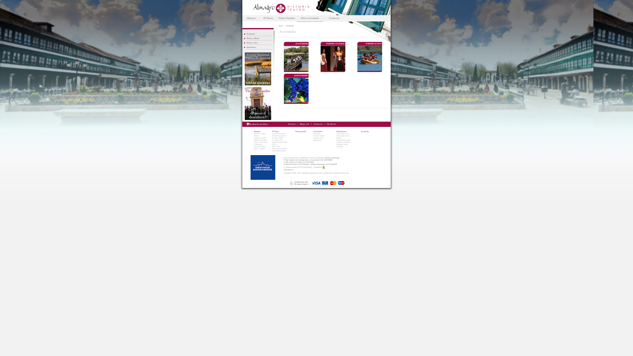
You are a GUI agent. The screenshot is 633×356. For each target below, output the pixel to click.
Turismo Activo (252, 42)
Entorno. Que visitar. (261, 142)
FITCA (274, 144)
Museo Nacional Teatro (279, 142)
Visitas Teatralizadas (278, 151)
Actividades (317, 131)
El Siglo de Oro (277, 140)
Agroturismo (251, 47)
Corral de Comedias (278, 133)
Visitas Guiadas (286, 18)
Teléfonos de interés (260, 140)
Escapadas (365, 131)
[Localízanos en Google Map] (323, 167)
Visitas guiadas (300, 131)
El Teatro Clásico (277, 138)
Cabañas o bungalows (343, 142)
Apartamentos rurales (343, 140)
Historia (256, 136)
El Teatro (268, 18)
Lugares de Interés (260, 138)
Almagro (251, 18)
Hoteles (338, 138)
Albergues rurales (342, 144)
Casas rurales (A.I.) (342, 133)
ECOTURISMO (302, 44)
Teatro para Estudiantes (279, 148)
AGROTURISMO (301, 75)
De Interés (331, 123)
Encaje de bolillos (260, 146)
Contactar (334, 18)
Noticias (292, 123)
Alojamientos (341, 131)
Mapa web (304, 123)
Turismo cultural (252, 38)
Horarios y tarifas (259, 133)
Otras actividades (310, 18)
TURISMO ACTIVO (373, 44)
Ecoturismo (250, 33)
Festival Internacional (279, 136)
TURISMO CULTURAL (335, 44)
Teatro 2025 (276, 146)
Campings (339, 146)
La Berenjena (258, 144)
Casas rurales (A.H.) (343, 136)
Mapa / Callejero (259, 148)
